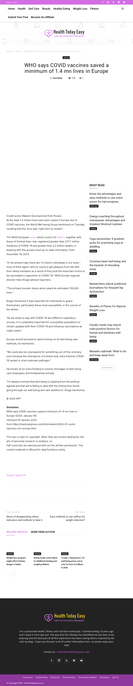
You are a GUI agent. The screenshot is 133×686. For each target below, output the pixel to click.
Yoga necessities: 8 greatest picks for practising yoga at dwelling (107, 242)
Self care (33, 8)
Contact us (28, 677)
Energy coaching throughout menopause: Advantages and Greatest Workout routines (107, 220)
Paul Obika (57, 78)
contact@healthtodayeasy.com (73, 651)
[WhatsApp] (74, 85)
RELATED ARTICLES (17, 532)
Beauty (46, 8)
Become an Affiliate (42, 17)
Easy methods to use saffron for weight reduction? (67, 518)
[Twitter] (113, 2)
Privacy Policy (69, 677)
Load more (107, 367)
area (32, 237)
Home (11, 8)
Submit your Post (18, 17)
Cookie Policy (42, 677)
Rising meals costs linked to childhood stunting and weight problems (45, 561)
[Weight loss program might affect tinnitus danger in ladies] (18, 547)
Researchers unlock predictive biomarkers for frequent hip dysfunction (108, 287)
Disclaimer (104, 677)
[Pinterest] (66, 85)
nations (61, 237)
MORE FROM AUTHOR (43, 532)
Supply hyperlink (16, 475)
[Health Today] (66, 33)
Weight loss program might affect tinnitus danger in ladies (16, 561)
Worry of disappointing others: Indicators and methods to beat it (24, 518)
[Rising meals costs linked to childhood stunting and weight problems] (46, 547)
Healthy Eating (61, 8)
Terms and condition (87, 677)
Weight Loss (80, 8)
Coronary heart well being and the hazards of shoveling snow (108, 265)
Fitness (94, 8)
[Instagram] (108, 2)
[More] (81, 85)
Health (21, 8)
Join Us (116, 677)
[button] (123, 8)
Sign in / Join (11, 2)
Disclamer (55, 677)
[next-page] (14, 574)
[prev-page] (8, 574)
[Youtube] (124, 2)
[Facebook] (102, 2)
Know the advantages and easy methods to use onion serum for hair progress (106, 197)
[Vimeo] (118, 2)
